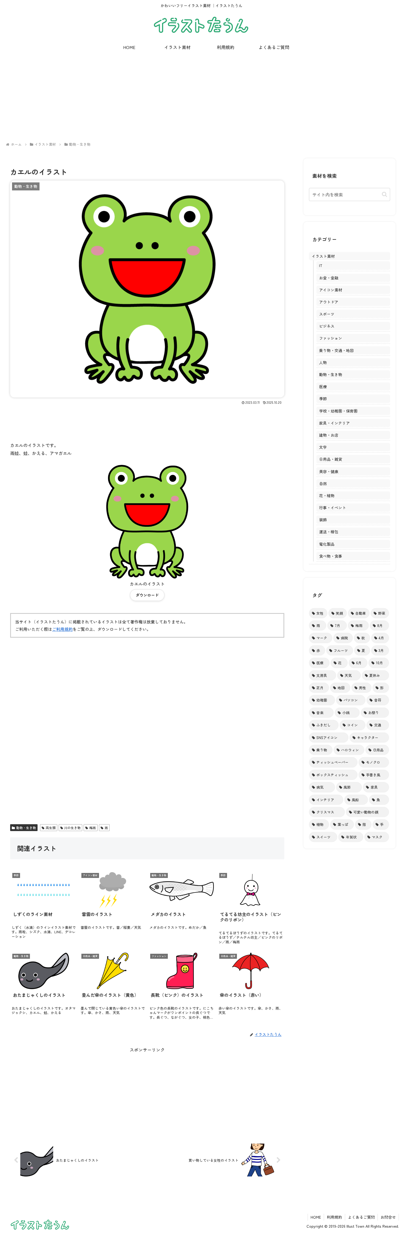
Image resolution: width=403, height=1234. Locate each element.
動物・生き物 (26, 827)
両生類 (51, 827)
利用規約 (334, 1217)
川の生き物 (72, 827)
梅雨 (92, 827)
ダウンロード (147, 595)
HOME (316, 1217)
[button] (384, 194)
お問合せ (388, 1217)
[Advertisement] (201, 97)
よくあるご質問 (361, 1217)
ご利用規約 (62, 629)
